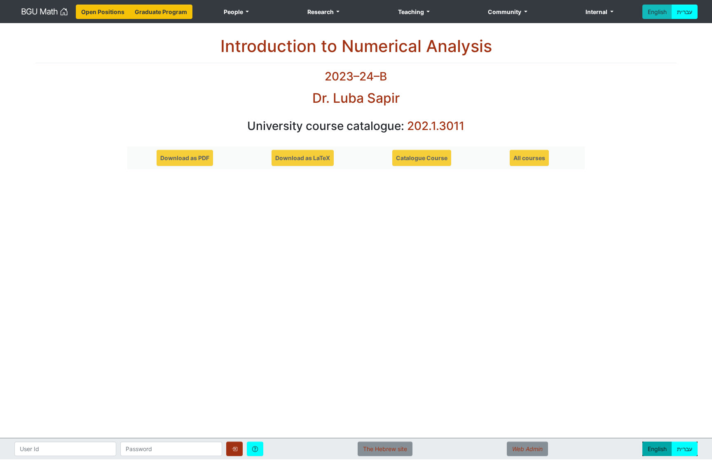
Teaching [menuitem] (411, 11)
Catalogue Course (421, 157)
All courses (529, 157)
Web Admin (527, 448)
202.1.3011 (435, 126)
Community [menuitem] (505, 11)
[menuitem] (103, 12)
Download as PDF (184, 157)
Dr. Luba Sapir (356, 98)
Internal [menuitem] (597, 11)
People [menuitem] (234, 11)
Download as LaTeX (302, 157)
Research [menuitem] (321, 11)
